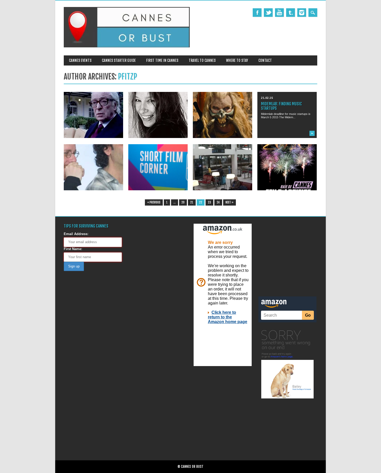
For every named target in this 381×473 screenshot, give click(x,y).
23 (209, 202)
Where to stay (237, 60)
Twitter (268, 12)
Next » (229, 202)
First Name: (73, 249)
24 (218, 202)
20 (183, 202)
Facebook (257, 12)
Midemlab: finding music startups (281, 106)
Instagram (301, 12)
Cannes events (80, 60)
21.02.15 (267, 97)
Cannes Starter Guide (119, 60)
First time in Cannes (162, 60)
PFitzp (127, 76)
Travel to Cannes (202, 60)
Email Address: (76, 234)
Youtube (279, 12)
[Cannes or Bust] (127, 46)
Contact (265, 60)
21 (191, 202)
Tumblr (290, 12)
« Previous (153, 202)
